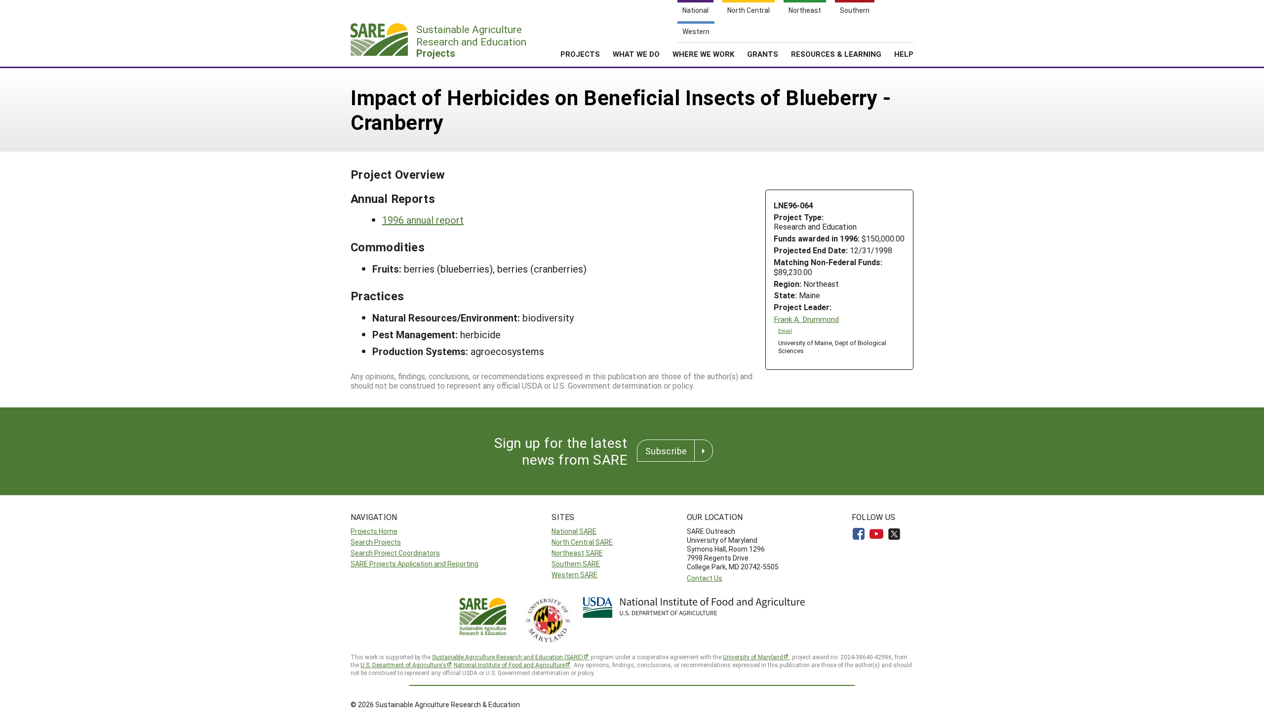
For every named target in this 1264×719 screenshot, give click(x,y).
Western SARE (574, 574)
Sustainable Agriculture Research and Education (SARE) (507, 657)
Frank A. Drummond (806, 319)
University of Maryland (753, 657)
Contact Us (704, 578)
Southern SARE (576, 563)
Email (785, 330)
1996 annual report (423, 219)
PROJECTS (580, 54)
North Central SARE (582, 542)
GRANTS (762, 54)
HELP (903, 54)
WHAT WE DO (636, 54)
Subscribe (666, 451)
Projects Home (374, 531)
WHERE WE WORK (703, 54)
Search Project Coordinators (395, 553)
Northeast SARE (577, 553)
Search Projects (376, 542)
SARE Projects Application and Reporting (414, 563)
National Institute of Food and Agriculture (509, 665)
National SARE (574, 531)
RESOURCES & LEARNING (836, 54)
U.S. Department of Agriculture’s (403, 665)
